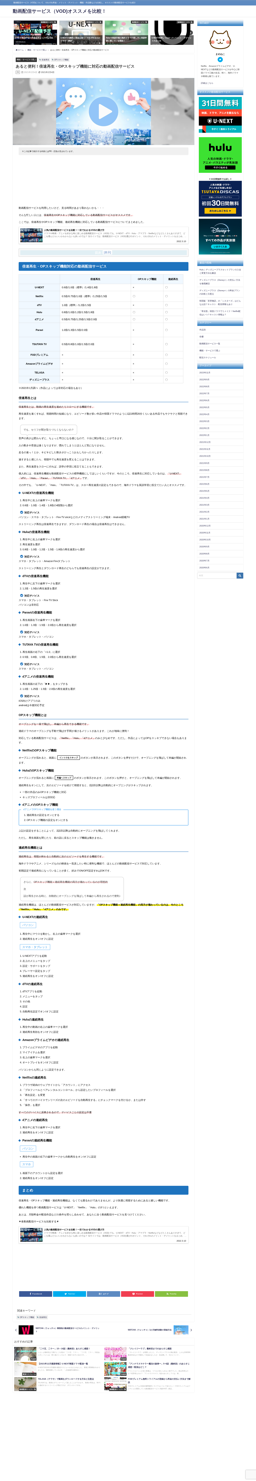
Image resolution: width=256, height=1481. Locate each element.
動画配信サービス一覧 (209, 344)
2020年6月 (204, 568)
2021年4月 (204, 498)
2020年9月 (204, 547)
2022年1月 (204, 435)
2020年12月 (205, 526)
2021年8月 (204, 470)
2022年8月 (204, 386)
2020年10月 (205, 540)
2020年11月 (204, 533)
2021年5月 (204, 491)
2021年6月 (204, 484)
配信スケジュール (207, 357)
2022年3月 (204, 421)
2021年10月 (205, 456)
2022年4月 (204, 414)
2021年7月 (204, 477)
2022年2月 (204, 428)
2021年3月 (204, 505)
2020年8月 (204, 554)
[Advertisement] (61, 182)
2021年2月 (204, 512)
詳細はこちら (207, 83)
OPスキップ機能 (61, 60)
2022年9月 (204, 379)
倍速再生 (45, 60)
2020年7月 (204, 561)
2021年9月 (204, 463)
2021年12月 (205, 442)
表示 (107, 252)
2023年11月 (204, 373)
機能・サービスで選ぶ (26, 60)
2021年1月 (204, 519)
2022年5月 (204, 407)
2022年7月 (204, 393)
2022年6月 (204, 400)
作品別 (202, 330)
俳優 (201, 337)
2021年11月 (204, 449)
